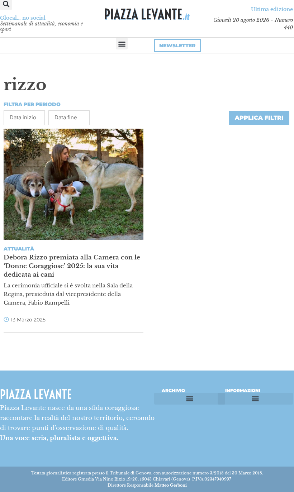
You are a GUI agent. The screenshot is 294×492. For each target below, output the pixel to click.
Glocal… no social (23, 18)
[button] (122, 43)
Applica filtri (259, 117)
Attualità (19, 248)
